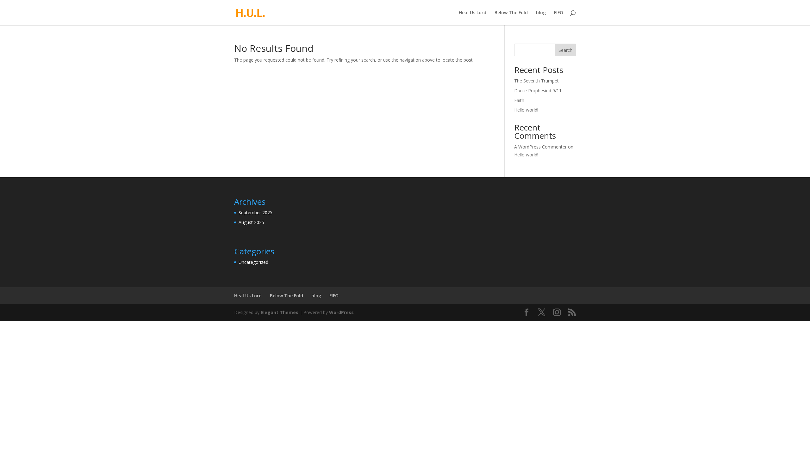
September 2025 (255, 212)
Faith (519, 100)
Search (565, 50)
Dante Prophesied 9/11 (538, 91)
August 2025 (251, 222)
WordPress (341, 312)
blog (541, 12)
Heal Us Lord (472, 12)
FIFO (558, 12)
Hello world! (526, 110)
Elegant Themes (279, 312)
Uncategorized (253, 262)
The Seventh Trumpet (536, 81)
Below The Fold (511, 12)
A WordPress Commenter (540, 147)
